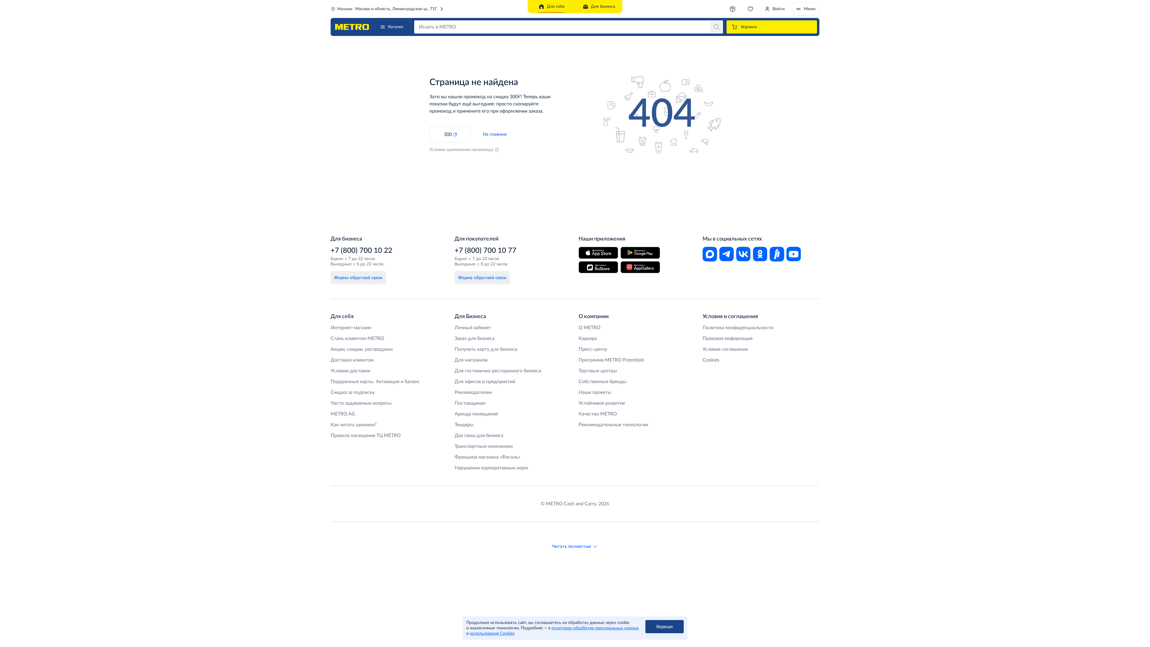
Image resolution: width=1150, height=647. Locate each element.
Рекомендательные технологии (613, 424)
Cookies (711, 360)
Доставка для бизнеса (479, 435)
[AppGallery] (640, 267)
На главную (495, 134)
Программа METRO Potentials (611, 360)
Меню (809, 9)
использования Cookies (492, 633)
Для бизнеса (603, 6)
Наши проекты (595, 392)
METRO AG (343, 414)
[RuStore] (598, 267)
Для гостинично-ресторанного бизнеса (498, 370)
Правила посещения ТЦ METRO (366, 435)
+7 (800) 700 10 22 (361, 250)
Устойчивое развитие (602, 403)
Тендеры (464, 424)
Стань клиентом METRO (357, 338)
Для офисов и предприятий (485, 381)
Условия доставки (350, 370)
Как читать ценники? (353, 424)
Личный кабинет (473, 327)
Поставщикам (470, 403)
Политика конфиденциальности (738, 327)
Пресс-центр (593, 349)
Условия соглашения (725, 349)
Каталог (396, 27)
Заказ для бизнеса (474, 338)
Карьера (588, 338)
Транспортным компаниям (484, 446)
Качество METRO (598, 414)
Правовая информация (728, 338)
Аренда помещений (476, 414)
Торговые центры (598, 370)
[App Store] (598, 253)
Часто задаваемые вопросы (361, 403)
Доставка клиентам (352, 360)
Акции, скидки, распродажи (362, 349)
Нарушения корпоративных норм (491, 467)
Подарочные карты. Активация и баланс (375, 381)
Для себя (556, 6)
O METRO (589, 327)
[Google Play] (640, 253)
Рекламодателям (473, 392)
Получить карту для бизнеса (486, 349)
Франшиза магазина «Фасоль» (487, 457)
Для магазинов (471, 360)
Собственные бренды (603, 381)
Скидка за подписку (353, 392)
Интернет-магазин (351, 327)
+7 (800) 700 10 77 (485, 250)
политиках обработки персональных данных (595, 628)
